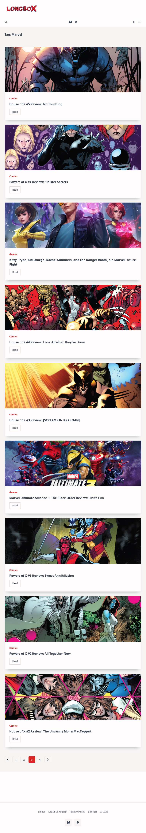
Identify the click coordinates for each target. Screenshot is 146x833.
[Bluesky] (70, 22)
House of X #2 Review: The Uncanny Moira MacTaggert (50, 731)
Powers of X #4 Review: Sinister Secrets (38, 182)
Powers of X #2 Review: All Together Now (40, 653)
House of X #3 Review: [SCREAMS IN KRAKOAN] (44, 420)
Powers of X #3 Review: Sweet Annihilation (41, 576)
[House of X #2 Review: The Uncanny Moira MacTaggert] (73, 697)
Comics (13, 98)
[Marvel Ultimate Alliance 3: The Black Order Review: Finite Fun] (73, 463)
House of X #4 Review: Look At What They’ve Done (47, 342)
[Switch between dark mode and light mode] (134, 22)
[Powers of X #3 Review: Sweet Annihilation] (73, 541)
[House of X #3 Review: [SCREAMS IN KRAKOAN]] (73, 385)
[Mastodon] (76, 22)
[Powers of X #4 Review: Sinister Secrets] (73, 147)
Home (41, 812)
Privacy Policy (77, 812)
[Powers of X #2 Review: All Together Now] (73, 619)
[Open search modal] (6, 22)
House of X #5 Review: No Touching (35, 104)
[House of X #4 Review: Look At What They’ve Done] (73, 307)
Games (13, 254)
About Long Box (57, 812)
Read (15, 111)
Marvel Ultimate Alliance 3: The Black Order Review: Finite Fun (56, 498)
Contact (92, 812)
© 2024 (104, 812)
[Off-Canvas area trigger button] (140, 22)
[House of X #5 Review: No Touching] (73, 69)
